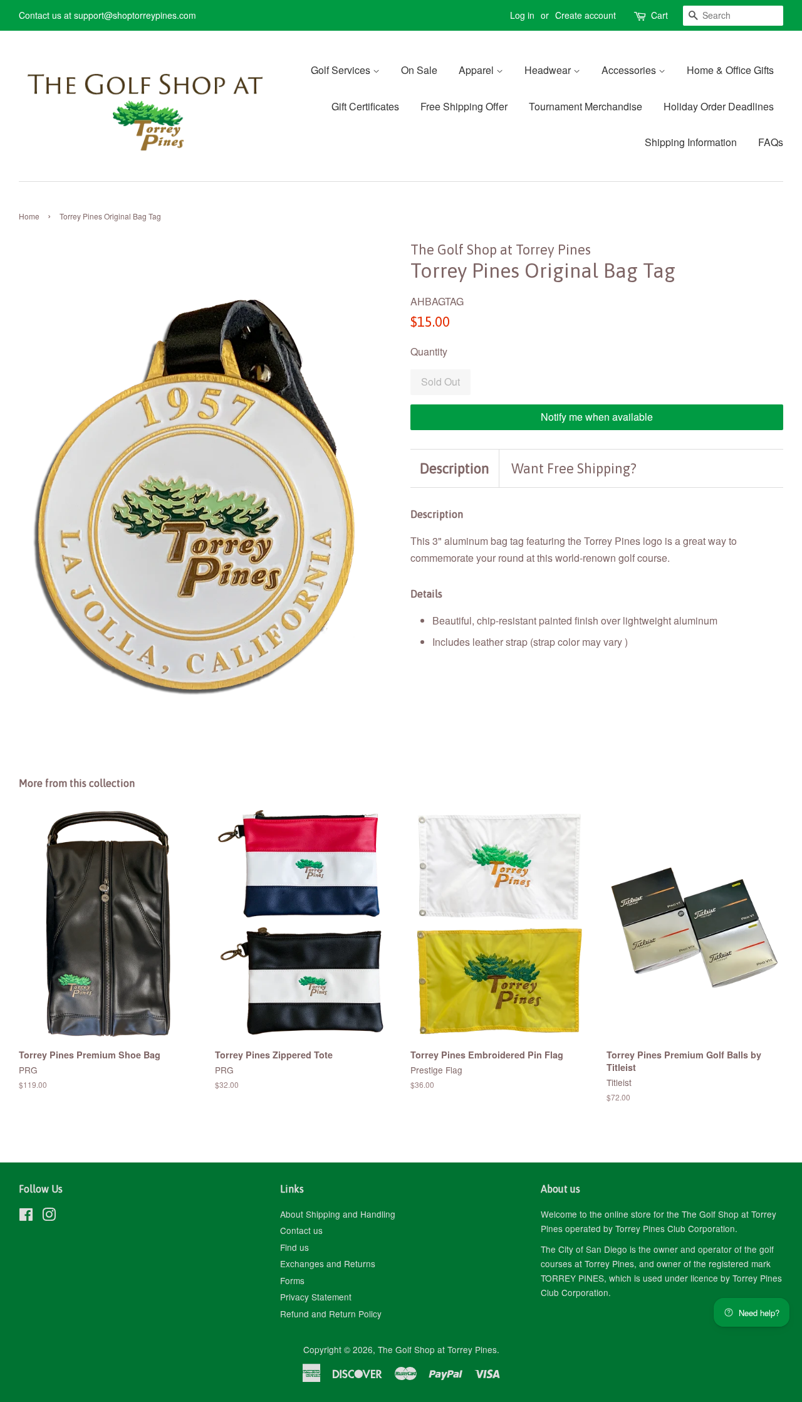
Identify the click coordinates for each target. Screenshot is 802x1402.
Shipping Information (691, 142)
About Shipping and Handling (337, 1214)
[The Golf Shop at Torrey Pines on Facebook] (26, 1216)
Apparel (477, 70)
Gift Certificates (365, 106)
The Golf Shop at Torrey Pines (437, 1349)
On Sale (419, 70)
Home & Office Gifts (730, 70)
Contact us (301, 1230)
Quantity (428, 351)
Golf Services (342, 70)
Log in (522, 15)
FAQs (770, 142)
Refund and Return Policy (331, 1313)
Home (29, 216)
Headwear (548, 70)
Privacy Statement (316, 1296)
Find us (294, 1247)
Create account (585, 15)
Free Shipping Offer (464, 106)
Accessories (630, 70)
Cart (659, 15)
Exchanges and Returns (327, 1263)
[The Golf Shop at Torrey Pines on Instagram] (49, 1216)
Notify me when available (597, 416)
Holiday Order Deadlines (719, 106)
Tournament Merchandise (585, 106)
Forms (292, 1280)
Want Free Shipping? (574, 468)
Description (454, 468)
